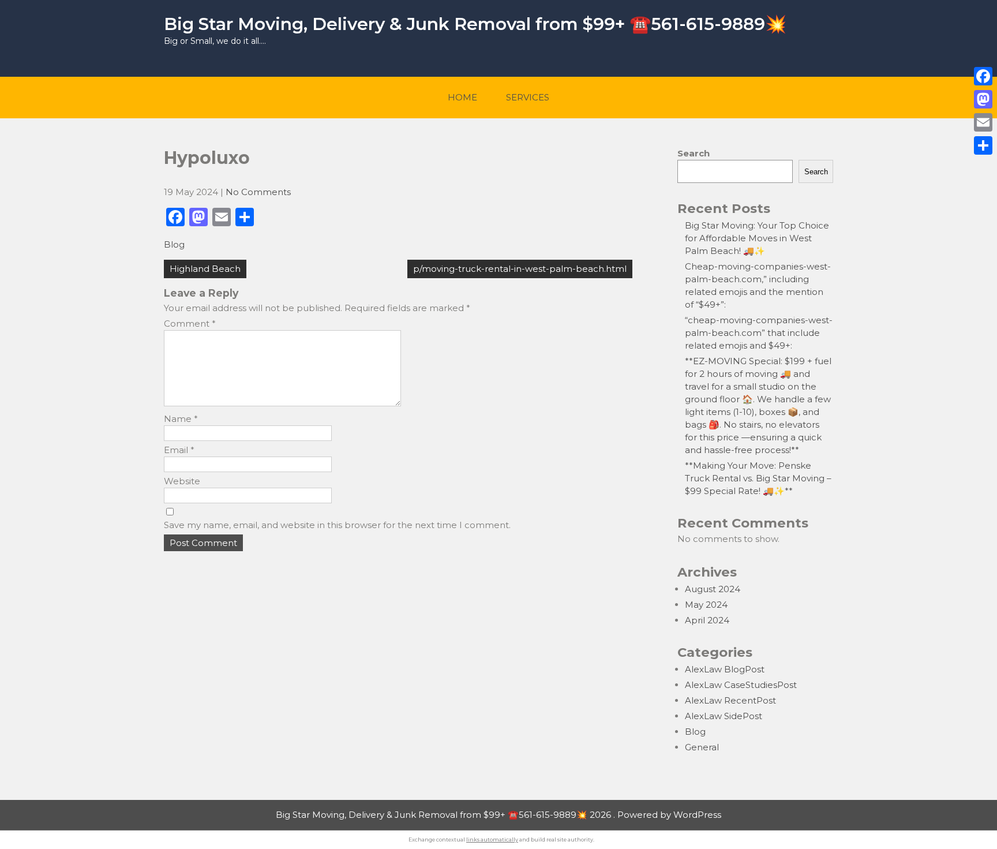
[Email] (983, 122)
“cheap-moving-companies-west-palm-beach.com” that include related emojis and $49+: (759, 333)
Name (181, 418)
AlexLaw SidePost (723, 715)
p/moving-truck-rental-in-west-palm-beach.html (520, 268)
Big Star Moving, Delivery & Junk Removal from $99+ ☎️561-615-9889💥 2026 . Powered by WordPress (498, 814)
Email (179, 449)
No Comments (258, 191)
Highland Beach (205, 268)
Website (182, 481)
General (702, 747)
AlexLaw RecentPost (730, 700)
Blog (174, 244)
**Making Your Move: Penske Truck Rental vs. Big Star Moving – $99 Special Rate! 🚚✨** (758, 478)
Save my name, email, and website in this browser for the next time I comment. (337, 524)
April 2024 (707, 620)
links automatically (492, 839)
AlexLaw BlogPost (724, 669)
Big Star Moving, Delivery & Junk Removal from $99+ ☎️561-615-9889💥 (475, 24)
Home (462, 97)
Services (527, 97)
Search (693, 153)
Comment (190, 323)
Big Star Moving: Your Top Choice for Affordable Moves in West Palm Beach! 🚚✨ (757, 238)
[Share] (983, 145)
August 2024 (712, 589)
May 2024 (706, 604)
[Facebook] (983, 76)
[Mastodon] (983, 99)
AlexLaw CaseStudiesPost (741, 684)
